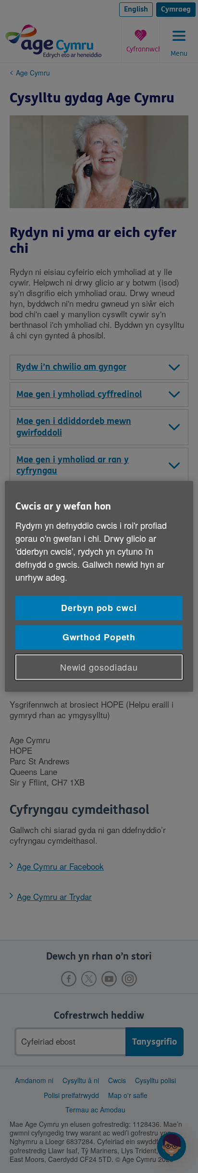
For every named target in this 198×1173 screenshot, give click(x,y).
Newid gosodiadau (99, 667)
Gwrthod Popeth (99, 637)
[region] (99, 586)
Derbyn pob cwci (99, 607)
